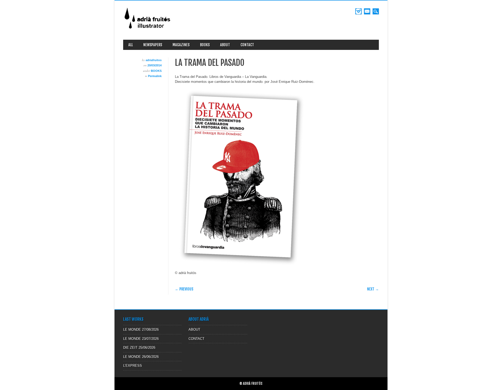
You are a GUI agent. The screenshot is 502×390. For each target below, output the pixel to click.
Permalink (155, 76)
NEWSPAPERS (152, 45)
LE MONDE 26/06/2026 (141, 357)
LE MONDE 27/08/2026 (141, 329)
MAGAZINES (181, 45)
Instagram (358, 11)
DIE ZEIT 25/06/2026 (139, 348)
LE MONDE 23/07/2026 (141, 339)
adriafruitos (154, 60)
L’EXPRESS (132, 366)
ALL (130, 45)
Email (367, 11)
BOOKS (205, 45)
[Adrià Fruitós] (147, 30)
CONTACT (247, 45)
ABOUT (225, 45)
